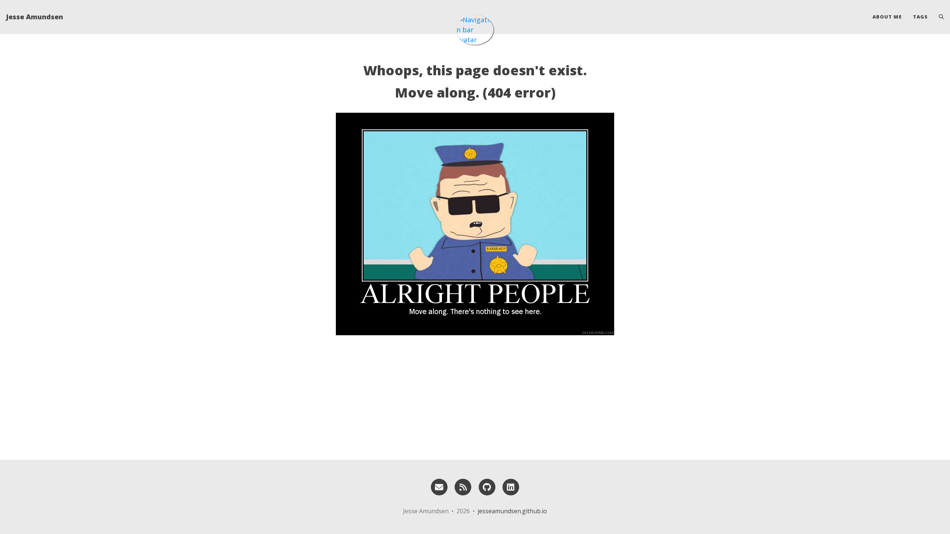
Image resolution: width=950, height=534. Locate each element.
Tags (920, 16)
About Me (887, 16)
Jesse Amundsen (34, 16)
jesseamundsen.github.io (512, 511)
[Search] (938, 16)
